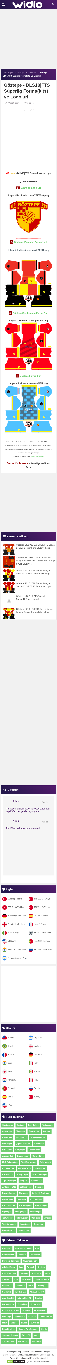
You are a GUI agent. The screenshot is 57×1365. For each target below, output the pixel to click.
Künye (10, 1352)
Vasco (36, 1335)
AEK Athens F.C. (37, 1292)
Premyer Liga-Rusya (43, 949)
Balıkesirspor (25, 1187)
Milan (4, 1323)
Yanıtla (45, 802)
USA (10, 1105)
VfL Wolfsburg (8, 1341)
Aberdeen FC (8, 1298)
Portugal (11, 1088)
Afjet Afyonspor (9, 1181)
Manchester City (30, 1261)
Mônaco (14, 1323)
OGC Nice (35, 1323)
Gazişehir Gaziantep (40, 1193)
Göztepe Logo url (31, 187)
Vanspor (47, 1218)
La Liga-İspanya (41, 916)
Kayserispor (21, 1137)
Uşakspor (35, 1218)
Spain (10, 1097)
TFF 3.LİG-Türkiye (42, 907)
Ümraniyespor (8, 1230)
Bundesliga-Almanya (17, 916)
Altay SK (23, 1181)
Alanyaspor (7, 1131)
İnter (21, 1267)
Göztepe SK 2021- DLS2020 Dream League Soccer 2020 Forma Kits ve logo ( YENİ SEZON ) (35, 560)
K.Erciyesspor (36, 1199)
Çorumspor (38, 1224)
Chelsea (41, 1267)
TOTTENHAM (20, 1292)
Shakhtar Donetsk (10, 1335)
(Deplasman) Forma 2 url (30, 313)
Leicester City (46, 1317)
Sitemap (17, 1352)
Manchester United (23, 1249)
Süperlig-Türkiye (15, 899)
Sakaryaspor (20, 1212)
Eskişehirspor (8, 1168)
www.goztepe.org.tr (37, 456)
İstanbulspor (24, 1230)
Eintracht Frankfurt (10, 1310)
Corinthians (36, 1304)
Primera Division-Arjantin (18, 958)
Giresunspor (40, 1168)
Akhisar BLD (7, 1156)
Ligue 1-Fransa (40, 924)
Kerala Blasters (9, 1273)
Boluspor (39, 1187)
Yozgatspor (25, 1224)
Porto (30, 1286)
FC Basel (26, 1310)
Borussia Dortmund (10, 1261)
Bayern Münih (8, 1255)
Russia (37, 1088)
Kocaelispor (7, 1175)
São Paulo (6, 1292)
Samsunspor (35, 1212)
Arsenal (30, 1267)
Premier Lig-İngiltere (16, 924)
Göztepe (46, 1131)
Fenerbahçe (33, 1125)
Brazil (10, 1046)
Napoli (24, 1323)
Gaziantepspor (24, 1168)
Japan (10, 1071)
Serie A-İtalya (13, 932)
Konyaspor (20, 1150)
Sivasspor (20, 1131)
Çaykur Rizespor (23, 1144)
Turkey (37, 1097)
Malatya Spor (22, 1175)
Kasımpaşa (7, 1137)
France (11, 1054)
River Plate (36, 1273)
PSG (37, 1249)
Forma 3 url (30, 375)
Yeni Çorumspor (9, 1224)
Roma (47, 1273)
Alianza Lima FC (24, 1298)
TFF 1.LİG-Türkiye (42, 899)
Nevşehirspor (41, 1205)
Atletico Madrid (8, 1267)
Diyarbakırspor (8, 1193)
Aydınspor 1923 (9, 1187)
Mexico (37, 1071)
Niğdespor (6, 1212)
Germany (38, 1054)
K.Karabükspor (9, 1205)
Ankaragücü (45, 1162)
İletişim (47, 1352)
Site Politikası (36, 1352)
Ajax (16, 1279)
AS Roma (6, 1279)
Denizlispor (7, 1144)
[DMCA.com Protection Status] (16, 1362)
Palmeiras (20, 1286)
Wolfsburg (36, 1341)
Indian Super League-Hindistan (21, 949)
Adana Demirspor (39, 1175)
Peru (36, 1080)
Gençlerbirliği (38, 1156)
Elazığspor (23, 1193)
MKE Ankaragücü (9, 1162)
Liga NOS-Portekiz (42, 941)
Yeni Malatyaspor (28, 1162)
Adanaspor (39, 1144)
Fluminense (20, 1317)
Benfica (38, 1298)
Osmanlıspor (34, 1150)
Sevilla (44, 1329)
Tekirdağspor (22, 1218)
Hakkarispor (7, 1199)
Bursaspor (7, 1150)
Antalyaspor (34, 1131)
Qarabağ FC (42, 1286)
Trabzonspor (47, 1125)
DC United (26, 1279)
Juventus (22, 1255)
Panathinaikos (8, 1329)
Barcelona (6, 1249)
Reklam (26, 1352)
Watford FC (23, 1341)
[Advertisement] (28, 40)
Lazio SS (32, 1317)
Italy (36, 1063)
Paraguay (12, 1080)
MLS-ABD (12, 941)
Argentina (38, 1037)
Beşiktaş (20, 1125)
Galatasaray (7, 1125)
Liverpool (24, 1273)
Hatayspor (21, 1199)
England (37, 1046)
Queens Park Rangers (28, 1329)
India (10, 1063)
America (11, 1037)
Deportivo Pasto (42, 1279)
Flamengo (6, 1317)
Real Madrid (35, 1255)
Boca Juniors (8, 1304)
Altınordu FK (36, 1181)
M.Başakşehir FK (38, 1137)
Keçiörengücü (25, 1205)
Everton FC (7, 1286)
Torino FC (26, 1335)
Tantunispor (7, 1218)
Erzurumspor (23, 1156)
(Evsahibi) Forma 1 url (30, 242)
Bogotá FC (22, 1304)
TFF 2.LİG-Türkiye (16, 907)
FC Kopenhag (40, 1310)
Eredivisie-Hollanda (42, 932)
